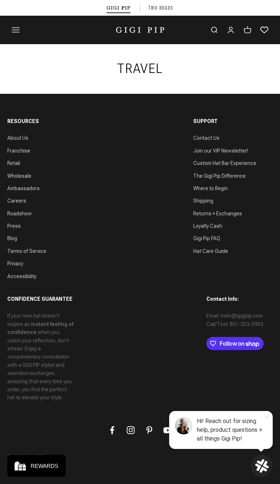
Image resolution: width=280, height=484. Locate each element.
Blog (12, 238)
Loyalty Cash (207, 226)
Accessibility (21, 276)
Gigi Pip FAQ (206, 238)
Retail (13, 163)
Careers (16, 201)
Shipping (203, 201)
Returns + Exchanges (217, 213)
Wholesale (19, 176)
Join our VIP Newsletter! (220, 151)
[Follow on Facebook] (112, 430)
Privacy (15, 263)
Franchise (18, 151)
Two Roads (161, 7)
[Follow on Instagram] (131, 430)
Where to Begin (210, 188)
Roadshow (19, 213)
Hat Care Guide (210, 251)
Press (14, 226)
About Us (17, 138)
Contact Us (206, 138)
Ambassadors (23, 188)
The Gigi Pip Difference (219, 176)
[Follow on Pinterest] (149, 430)
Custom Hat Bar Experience (224, 163)
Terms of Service (26, 251)
